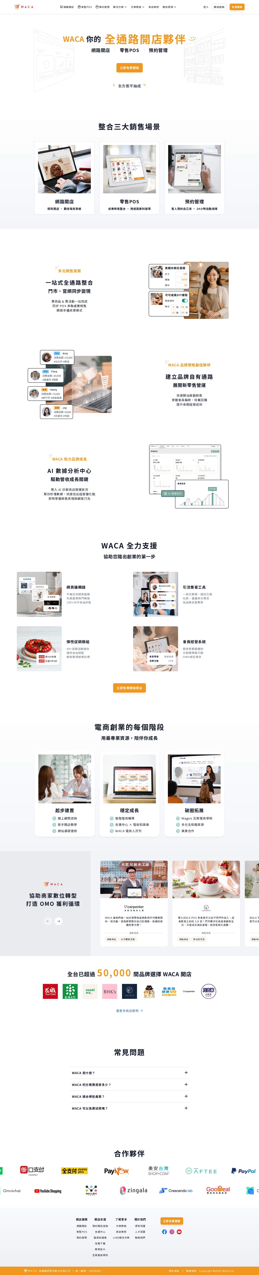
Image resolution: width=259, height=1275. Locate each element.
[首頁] (23, 7)
